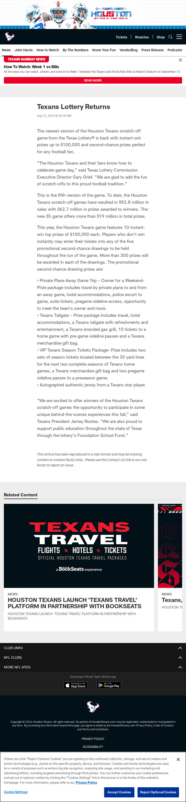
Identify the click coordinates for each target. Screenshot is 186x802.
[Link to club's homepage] (10, 35)
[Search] (170, 37)
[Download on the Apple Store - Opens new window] (75, 686)
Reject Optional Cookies (158, 792)
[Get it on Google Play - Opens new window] (108, 688)
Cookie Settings (16, 792)
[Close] (180, 60)
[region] (93, 777)
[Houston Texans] (93, 707)
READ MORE (93, 80)
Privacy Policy (93, 738)
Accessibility (93, 746)
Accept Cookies (119, 792)
